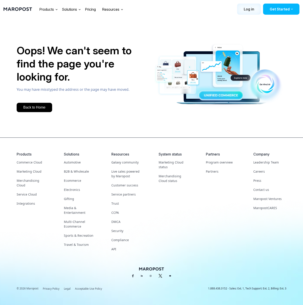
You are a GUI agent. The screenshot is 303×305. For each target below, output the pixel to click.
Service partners (123, 194)
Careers (259, 171)
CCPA (115, 212)
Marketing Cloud (29, 171)
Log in (249, 9)
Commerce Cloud (29, 162)
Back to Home (34, 107)
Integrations (26, 203)
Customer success (124, 185)
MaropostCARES (265, 208)
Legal (67, 289)
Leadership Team (266, 162)
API (113, 249)
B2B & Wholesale (76, 171)
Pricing (91, 9)
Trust (115, 203)
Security (117, 231)
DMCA (115, 222)
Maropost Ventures (267, 199)
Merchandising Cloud (28, 182)
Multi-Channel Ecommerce (74, 224)
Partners (212, 171)
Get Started (280, 9)
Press (257, 180)
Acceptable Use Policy (88, 289)
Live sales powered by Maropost (125, 173)
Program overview (219, 162)
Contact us (261, 190)
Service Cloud (27, 194)
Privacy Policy (51, 289)
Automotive (72, 162)
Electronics (72, 190)
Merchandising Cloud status (170, 178)
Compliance (120, 240)
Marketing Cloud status (171, 164)
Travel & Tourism (76, 244)
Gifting (69, 199)
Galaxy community (125, 162)
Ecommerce (72, 180)
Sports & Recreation (78, 235)
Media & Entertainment (74, 210)
